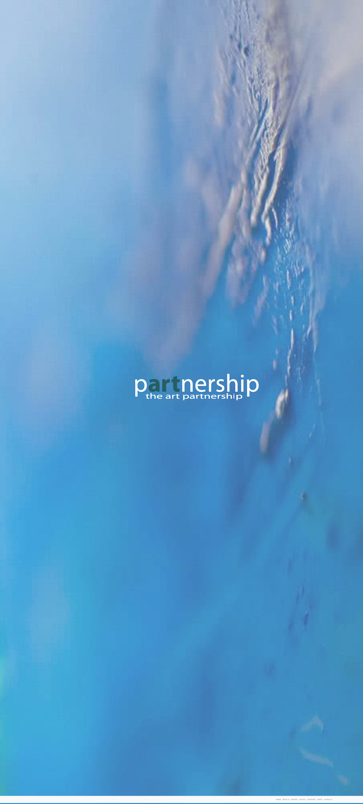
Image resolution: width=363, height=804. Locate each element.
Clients (319, 799)
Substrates (311, 799)
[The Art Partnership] (41, 799)
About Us (285, 799)
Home (278, 799)
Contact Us (328, 799)
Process (302, 799)
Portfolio (294, 799)
